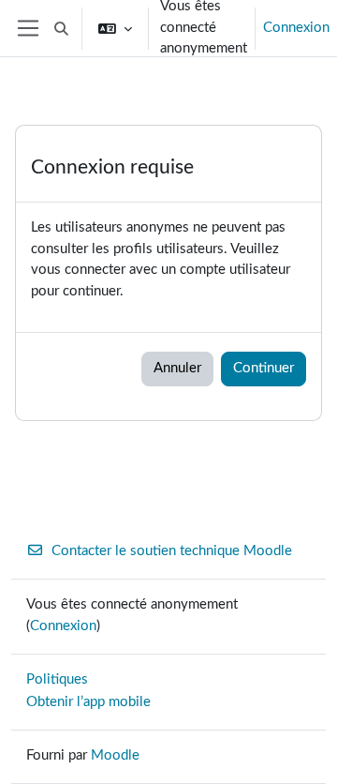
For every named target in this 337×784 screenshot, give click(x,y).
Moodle (115, 755)
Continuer (263, 368)
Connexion (296, 28)
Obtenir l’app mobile (88, 702)
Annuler (177, 368)
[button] (61, 28)
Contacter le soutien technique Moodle (171, 551)
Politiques (57, 679)
